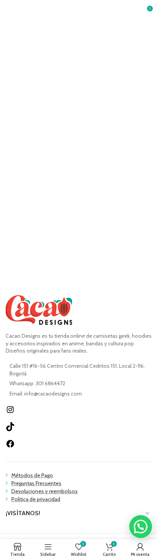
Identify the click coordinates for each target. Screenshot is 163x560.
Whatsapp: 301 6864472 (37, 383)
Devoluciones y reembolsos (44, 491)
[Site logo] (79, 10)
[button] (140, 526)
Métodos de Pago (32, 475)
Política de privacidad (35, 499)
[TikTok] (10, 429)
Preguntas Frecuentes (36, 483)
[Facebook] (10, 446)
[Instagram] (10, 412)
